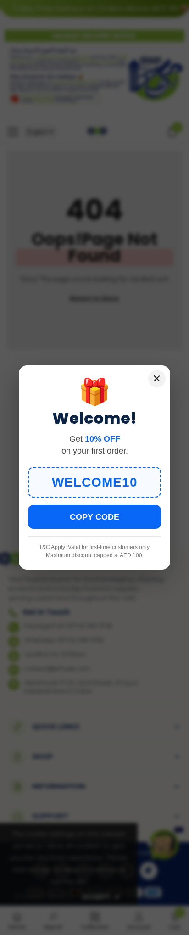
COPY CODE (94, 516)
